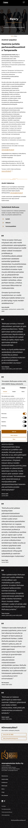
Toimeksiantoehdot (6, 809)
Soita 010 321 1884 (8, 734)
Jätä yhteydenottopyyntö (10, 738)
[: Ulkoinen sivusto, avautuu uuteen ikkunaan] (21, 388)
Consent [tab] (5, 391)
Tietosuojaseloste (6, 815)
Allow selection (14, 435)
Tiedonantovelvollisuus (7, 812)
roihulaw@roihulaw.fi (16, 193)
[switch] (25, 418)
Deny (14, 439)
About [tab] (23, 391)
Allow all (14, 431)
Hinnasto (4, 806)
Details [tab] (14, 391)
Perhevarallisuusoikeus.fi (18, 820)
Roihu (12, 36)
